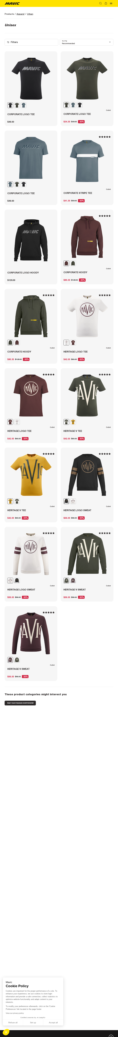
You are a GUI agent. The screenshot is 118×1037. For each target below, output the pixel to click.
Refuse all (12, 1022)
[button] (6, 1032)
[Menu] (111, 3)
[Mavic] (12, 3)
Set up (33, 1022)
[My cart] (105, 3)
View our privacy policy (15, 1013)
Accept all (53, 1022)
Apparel (20, 14)
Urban (30, 14)
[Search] (100, 3)
